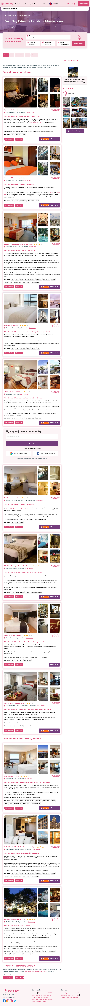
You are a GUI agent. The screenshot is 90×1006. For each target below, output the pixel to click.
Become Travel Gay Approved (69, 997)
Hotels (6, 55)
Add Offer (70, 995)
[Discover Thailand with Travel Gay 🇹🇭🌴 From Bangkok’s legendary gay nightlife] (75, 102)
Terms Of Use (36, 997)
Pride (33, 3)
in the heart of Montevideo (30, 340)
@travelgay (71, 93)
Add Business (79, 993)
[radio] (17, 110)
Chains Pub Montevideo (35, 122)
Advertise (71, 993)
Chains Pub (54, 340)
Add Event (64, 995)
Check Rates (54, 139)
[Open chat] (75, 3)
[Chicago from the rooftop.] (83, 123)
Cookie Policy (45, 997)
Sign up (32, 443)
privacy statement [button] (39, 460)
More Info (19, 139)
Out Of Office (50, 993)
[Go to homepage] (7, 3)
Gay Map (34, 55)
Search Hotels (78, 43)
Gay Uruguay (12, 15)
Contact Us (41, 993)
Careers (77, 995)
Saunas (27, 55)
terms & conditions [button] (25, 460)
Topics (44, 1001)
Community (28, 3)
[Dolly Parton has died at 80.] (66, 102)
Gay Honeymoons (46, 995)
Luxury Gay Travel (37, 999)
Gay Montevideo (24, 15)
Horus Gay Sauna (26, 508)
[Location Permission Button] (68, 3)
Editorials (39, 3)
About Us (34, 993)
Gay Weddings (36, 995)
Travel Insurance (36, 1001)
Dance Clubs (19, 55)
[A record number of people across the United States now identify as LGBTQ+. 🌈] (75, 112)
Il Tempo (50, 192)
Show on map (30, 112)
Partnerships (64, 993)
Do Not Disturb (47, 999)
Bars (11, 55)
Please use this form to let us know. (36, 971)
